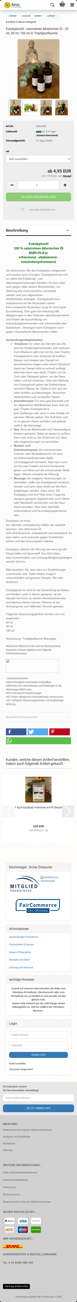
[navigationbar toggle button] (72, 5)
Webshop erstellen (25, 1296)
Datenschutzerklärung (15, 1179)
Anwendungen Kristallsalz (23, 936)
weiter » (38, 15)
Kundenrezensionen (22, 717)
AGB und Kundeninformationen (20, 1172)
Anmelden (38, 1055)
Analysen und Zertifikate (16, 1136)
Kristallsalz (9, 1143)
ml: (7, 151)
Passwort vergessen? (21, 1069)
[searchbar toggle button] (52, 5)
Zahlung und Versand (21, 967)
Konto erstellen (17, 1063)
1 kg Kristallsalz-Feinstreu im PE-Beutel (38, 807)
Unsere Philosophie (20, 952)
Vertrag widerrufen (16, 1286)
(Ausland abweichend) (47, 135)
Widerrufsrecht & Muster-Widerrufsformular (27, 1129)
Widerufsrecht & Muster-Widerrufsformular (27, 1201)
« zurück (25, 15)
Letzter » (52, 15)
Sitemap (7, 1150)
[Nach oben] (11, 1293)
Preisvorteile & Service (21, 944)
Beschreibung (17, 230)
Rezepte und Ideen (19, 959)
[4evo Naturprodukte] (11, 5)
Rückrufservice (11, 1194)
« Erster (12, 15)
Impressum (9, 1187)
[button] (12, 185)
